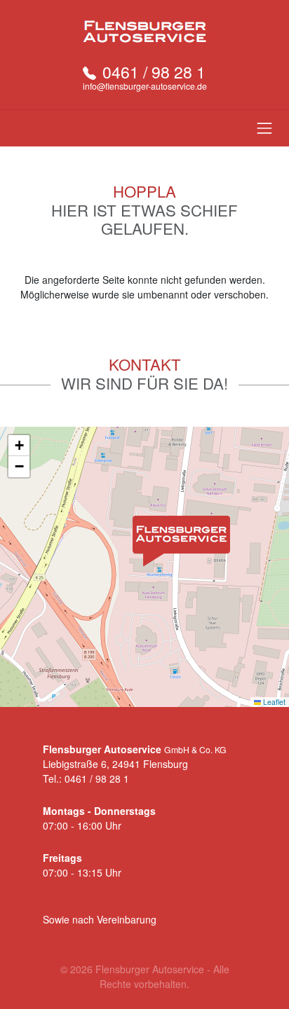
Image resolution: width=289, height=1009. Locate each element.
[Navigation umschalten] (264, 128)
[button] (181, 541)
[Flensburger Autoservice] (145, 32)
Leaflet (273, 701)
